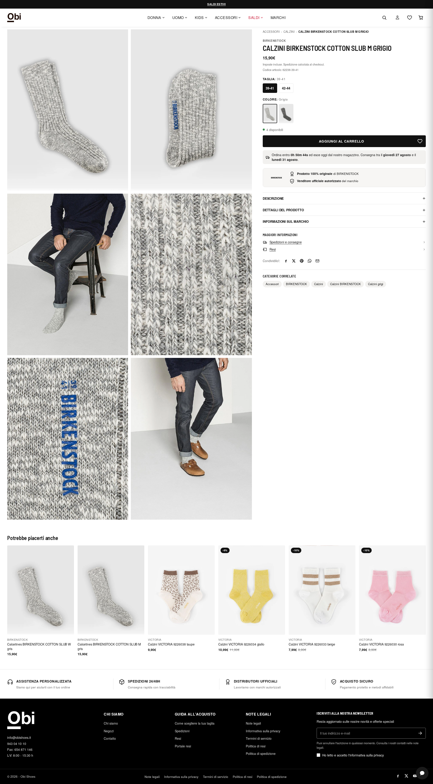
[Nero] (286, 113)
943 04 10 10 (16, 743)
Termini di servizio (259, 738)
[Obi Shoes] (14, 17)
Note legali (253, 723)
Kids (199, 17)
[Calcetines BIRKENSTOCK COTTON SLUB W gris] (40, 590)
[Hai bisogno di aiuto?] (422, 773)
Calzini (289, 32)
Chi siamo (111, 723)
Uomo (178, 17)
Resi (178, 738)
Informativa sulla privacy (263, 731)
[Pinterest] (301, 261)
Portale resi (183, 746)
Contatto (110, 738)
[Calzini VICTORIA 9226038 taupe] (181, 590)
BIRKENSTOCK (274, 40)
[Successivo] (68, 590)
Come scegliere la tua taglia (194, 723)
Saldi (253, 17)
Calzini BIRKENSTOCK (345, 284)
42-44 (286, 88)
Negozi (109, 731)
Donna (154, 17)
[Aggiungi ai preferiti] (420, 141)
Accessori (226, 17)
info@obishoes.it (19, 737)
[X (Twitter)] (406, 776)
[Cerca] (384, 18)
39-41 (270, 88)
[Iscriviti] (420, 733)
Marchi (278, 17)
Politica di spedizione (261, 753)
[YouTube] (415, 776)
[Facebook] (286, 261)
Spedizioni (182, 731)
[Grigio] (270, 113)
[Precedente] (12, 590)
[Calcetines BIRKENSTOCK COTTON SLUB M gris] (111, 590)
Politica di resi (255, 746)
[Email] (317, 261)
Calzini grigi (375, 284)
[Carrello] (421, 18)
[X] (294, 261)
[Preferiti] (410, 18)
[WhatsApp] (309, 261)
